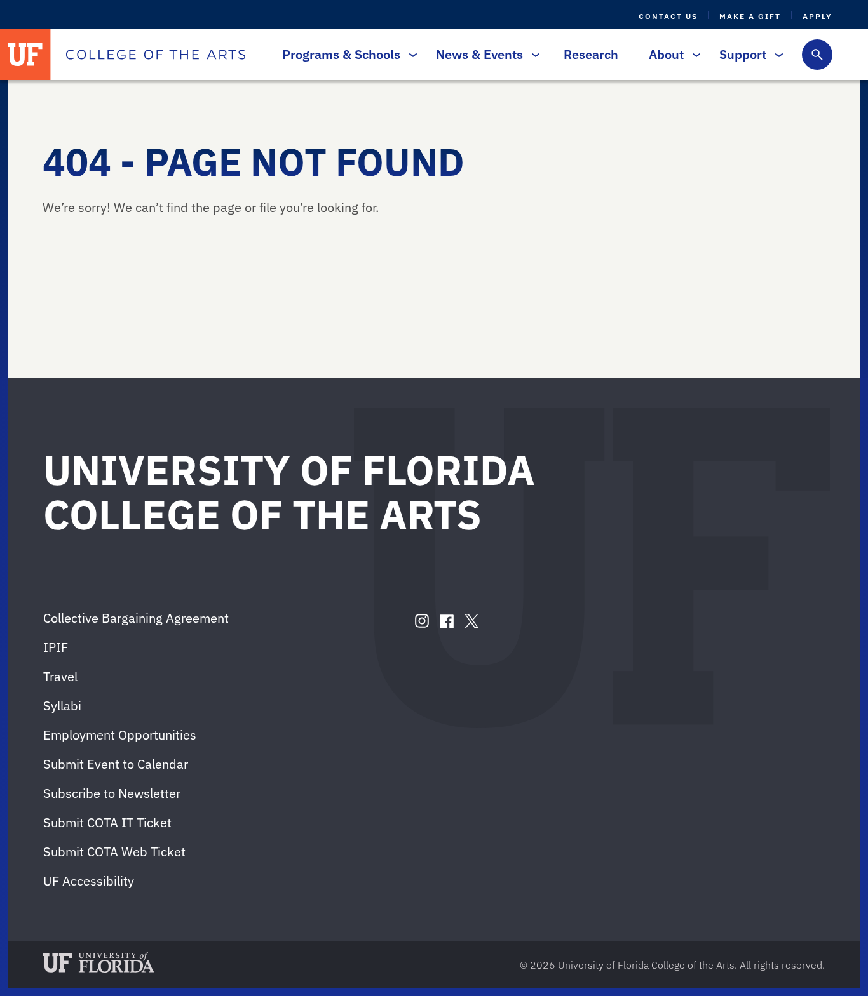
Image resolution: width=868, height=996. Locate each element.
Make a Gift (750, 16)
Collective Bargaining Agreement (136, 618)
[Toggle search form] (817, 54)
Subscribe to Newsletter (111, 793)
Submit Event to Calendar (115, 764)
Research (591, 54)
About (666, 54)
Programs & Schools (341, 54)
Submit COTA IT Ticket (107, 822)
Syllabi (62, 705)
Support (742, 54)
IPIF (55, 647)
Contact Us (668, 16)
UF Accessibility (88, 880)
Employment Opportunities (119, 734)
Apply (817, 16)
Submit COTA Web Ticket (114, 851)
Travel (60, 676)
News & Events (479, 54)
